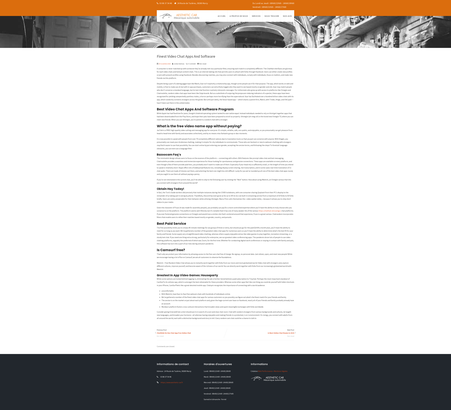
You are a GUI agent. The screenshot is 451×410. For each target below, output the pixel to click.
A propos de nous (239, 16)
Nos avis (287, 16)
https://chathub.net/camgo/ (270, 211)
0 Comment (192, 64)
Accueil (222, 16)
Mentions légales (281, 371)
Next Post (281, 331)
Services (256, 16)
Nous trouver (272, 16)
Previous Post (174, 331)
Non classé (202, 64)
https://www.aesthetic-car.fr (172, 382)
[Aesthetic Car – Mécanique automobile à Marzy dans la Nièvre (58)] (179, 16)
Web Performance (265, 371)
